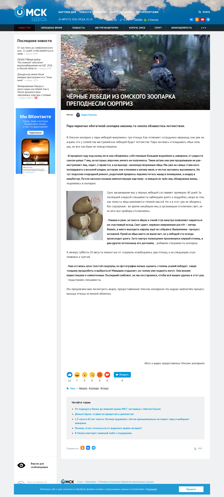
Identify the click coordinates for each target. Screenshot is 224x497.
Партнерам (90, 481)
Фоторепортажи (147, 12)
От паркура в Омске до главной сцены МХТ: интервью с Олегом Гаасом (118, 409)
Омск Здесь (30, 13)
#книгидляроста (181, 27)
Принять (191, 489)
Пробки (138, 19)
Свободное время (51, 27)
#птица (104, 388)
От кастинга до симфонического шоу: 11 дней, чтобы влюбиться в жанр (35, 50)
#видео (83, 388)
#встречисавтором (106, 27)
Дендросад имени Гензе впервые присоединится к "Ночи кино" (34, 77)
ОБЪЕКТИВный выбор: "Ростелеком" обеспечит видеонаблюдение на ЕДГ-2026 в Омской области (34, 64)
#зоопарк (94, 388)
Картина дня (67, 12)
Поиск (206, 12)
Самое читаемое (121, 12)
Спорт (158, 27)
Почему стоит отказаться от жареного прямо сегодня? (108, 428)
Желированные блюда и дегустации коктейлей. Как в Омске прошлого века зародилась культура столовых (34, 91)
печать (123, 89)
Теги (72, 388)
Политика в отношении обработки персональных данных (126, 481)
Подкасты (78, 27)
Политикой (151, 489)
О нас (79, 481)
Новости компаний (93, 12)
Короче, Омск (137, 27)
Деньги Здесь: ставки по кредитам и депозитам (104, 414)
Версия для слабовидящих (39, 465)
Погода (112, 19)
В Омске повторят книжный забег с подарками (103, 433)
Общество (24, 27)
